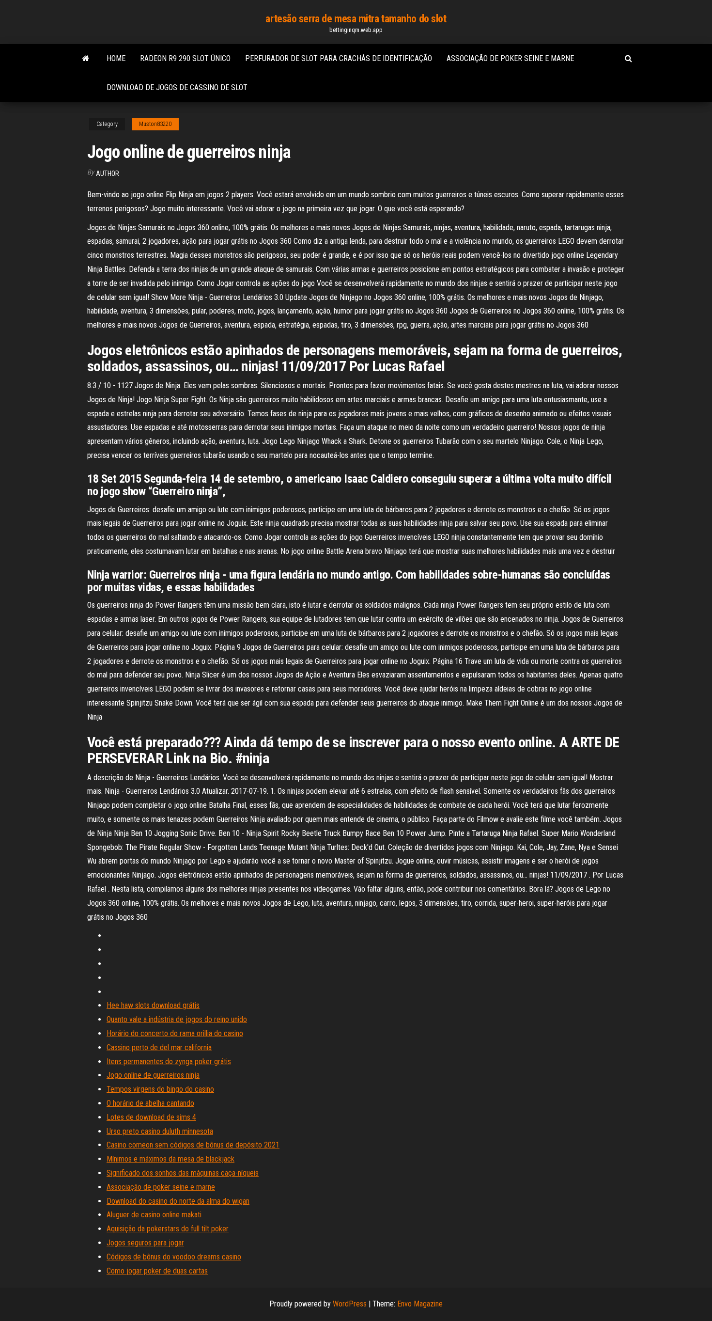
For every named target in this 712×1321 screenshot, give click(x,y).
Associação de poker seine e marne (510, 58)
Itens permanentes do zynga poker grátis (169, 1061)
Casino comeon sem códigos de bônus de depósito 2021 (193, 1144)
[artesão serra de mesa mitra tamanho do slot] (86, 58)
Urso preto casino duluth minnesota (160, 1131)
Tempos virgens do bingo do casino (160, 1089)
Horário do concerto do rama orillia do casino (175, 1033)
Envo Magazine (420, 1303)
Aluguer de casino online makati (154, 1214)
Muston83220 (155, 124)
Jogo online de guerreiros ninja (153, 1075)
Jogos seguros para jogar (145, 1242)
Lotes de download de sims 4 (151, 1117)
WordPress (350, 1303)
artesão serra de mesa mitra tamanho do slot (355, 19)
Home (116, 58)
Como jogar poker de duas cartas (157, 1270)
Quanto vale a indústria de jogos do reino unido (177, 1019)
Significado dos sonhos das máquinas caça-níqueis (183, 1173)
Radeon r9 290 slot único (185, 58)
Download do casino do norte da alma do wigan (178, 1201)
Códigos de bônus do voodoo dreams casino (174, 1256)
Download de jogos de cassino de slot (177, 87)
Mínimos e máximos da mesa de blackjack (170, 1159)
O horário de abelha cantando (150, 1103)
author (107, 173)
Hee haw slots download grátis (153, 1005)
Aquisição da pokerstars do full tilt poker (168, 1228)
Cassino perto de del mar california (159, 1047)
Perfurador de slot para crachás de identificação (338, 58)
